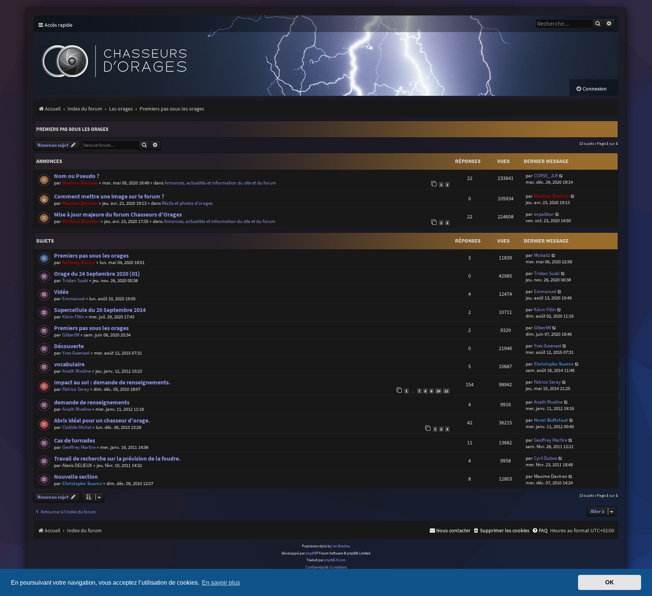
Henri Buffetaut (551, 420)
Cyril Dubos (545, 458)
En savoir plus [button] (221, 582)
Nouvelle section (76, 476)
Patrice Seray (75, 389)
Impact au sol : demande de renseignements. (112, 382)
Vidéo (61, 291)
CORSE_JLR (546, 175)
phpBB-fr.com (335, 560)
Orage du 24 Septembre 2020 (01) (97, 273)
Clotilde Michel (76, 427)
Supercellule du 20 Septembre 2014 (100, 309)
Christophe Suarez (554, 364)
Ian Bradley (341, 546)
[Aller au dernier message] (561, 175)
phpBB (311, 553)
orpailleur (544, 214)
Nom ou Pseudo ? (76, 176)
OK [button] (609, 582)
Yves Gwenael (75, 353)
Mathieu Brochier (81, 221)
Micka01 (542, 255)
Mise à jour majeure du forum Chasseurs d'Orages (118, 214)
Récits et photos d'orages (187, 203)
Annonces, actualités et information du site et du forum (220, 183)
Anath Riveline (76, 371)
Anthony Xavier (78, 262)
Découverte (69, 346)
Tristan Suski (75, 280)
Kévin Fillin (73, 316)
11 (446, 391)
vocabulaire (69, 364)
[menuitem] (591, 89)
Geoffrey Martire (78, 447)
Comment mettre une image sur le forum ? (109, 196)
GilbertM (70, 335)
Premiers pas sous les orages (72, 129)
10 (438, 391)
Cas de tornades (74, 440)
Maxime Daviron (80, 183)
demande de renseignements (91, 402)
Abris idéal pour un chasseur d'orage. (102, 420)
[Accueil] (173, 55)
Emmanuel (73, 298)
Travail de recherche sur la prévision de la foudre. (117, 458)
